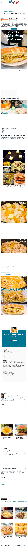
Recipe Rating (3, 480)
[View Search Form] (26, 2)
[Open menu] (1, 2)
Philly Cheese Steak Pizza (5, 267)
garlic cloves (6, 352)
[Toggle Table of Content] (15, 91)
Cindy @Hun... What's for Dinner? (9, 450)
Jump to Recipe (14, 28)
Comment (3, 484)
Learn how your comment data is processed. (20, 501)
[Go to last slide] (2, 433)
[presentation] (7, 430)
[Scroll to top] (26, 539)
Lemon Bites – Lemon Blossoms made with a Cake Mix (20, 537)
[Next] (26, 433)
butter (9, 348)
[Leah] (2, 396)
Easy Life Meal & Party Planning (9, 468)
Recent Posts (5, 393)
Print (12, 340)
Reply (26, 468)
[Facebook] (2, 399)
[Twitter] (3, 399)
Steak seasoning (4, 132)
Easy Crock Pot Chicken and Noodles (6, 521)
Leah (5, 394)
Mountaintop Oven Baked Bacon (6, 405)
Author (2, 393)
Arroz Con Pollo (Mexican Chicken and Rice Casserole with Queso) (7, 537)
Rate (16, 340)
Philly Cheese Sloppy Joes (5, 272)
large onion (5, 349)
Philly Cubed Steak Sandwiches (5, 274)
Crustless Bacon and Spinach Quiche (21, 405)
